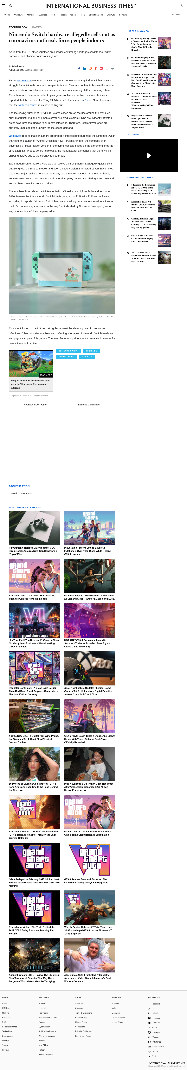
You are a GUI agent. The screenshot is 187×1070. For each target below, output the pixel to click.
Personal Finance (68, 14)
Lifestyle (111, 14)
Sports (5, 1045)
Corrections (80, 1027)
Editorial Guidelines (89, 404)
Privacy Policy (81, 1017)
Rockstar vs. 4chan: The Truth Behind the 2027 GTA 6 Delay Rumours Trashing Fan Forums (32, 930)
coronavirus (24, 80)
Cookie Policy (81, 1022)
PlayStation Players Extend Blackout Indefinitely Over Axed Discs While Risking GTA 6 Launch (87, 551)
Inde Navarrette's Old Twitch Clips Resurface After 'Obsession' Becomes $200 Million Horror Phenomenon (89, 787)
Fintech (42, 1050)
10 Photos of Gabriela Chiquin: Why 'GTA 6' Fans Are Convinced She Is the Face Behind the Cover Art (33, 787)
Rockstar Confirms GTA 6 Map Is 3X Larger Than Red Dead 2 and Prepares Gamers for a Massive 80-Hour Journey (33, 691)
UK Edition (176, 15)
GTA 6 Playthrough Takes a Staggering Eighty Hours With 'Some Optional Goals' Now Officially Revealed (89, 739)
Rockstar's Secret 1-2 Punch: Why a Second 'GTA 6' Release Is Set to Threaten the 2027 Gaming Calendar (33, 834)
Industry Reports (46, 1054)
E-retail (42, 1004)
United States (117, 1022)
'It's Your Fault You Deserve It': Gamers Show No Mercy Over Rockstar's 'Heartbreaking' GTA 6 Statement (34, 643)
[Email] (107, 68)
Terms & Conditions (83, 1013)
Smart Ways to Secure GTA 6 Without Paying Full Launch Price (142, 239)
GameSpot (15, 135)
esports (42, 1041)
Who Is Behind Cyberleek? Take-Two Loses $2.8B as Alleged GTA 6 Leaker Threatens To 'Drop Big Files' (88, 930)
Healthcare (43, 1013)
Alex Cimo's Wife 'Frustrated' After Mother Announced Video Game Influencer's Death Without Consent (88, 978)
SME (53, 14)
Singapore (116, 1013)
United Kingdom (118, 1017)
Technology (7, 1031)
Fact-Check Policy (83, 1036)
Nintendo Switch (27, 105)
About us (79, 1004)
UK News (18, 14)
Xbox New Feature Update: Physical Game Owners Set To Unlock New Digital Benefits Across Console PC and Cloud (88, 691)
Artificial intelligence (47, 1031)
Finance (42, 1022)
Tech (82, 14)
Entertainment (96, 14)
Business (43, 14)
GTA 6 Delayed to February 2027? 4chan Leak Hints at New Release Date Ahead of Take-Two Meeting (34, 882)
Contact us (79, 1008)
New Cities (43, 1045)
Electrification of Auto (48, 1017)
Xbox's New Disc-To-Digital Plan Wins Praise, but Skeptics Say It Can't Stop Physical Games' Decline (34, 739)
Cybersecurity (44, 1027)
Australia (115, 1004)
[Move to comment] (112, 68)
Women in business (47, 1036)
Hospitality (43, 1008)
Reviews (123, 14)
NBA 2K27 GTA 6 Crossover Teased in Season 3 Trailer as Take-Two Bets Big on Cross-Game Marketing (87, 643)
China (88, 100)
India (114, 1008)
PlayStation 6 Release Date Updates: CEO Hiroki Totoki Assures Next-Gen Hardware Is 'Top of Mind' (33, 551)
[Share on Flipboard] (96, 68)
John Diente (18, 66)
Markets (30, 14)
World (7, 14)
